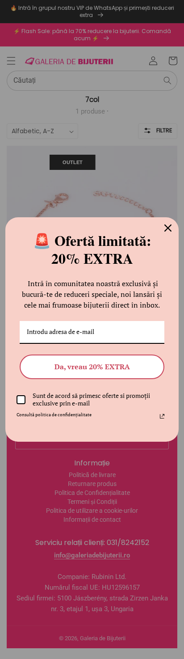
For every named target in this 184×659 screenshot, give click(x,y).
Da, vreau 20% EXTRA (92, 367)
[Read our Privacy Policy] (162, 416)
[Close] (168, 228)
